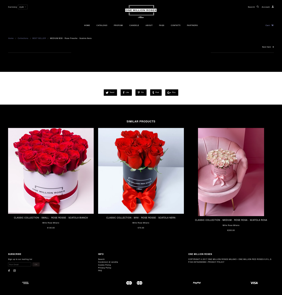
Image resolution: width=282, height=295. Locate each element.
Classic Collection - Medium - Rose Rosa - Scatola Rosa (231, 219)
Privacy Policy (104, 267)
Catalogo (101, 25)
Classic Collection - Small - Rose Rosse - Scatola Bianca (51, 217)
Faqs (161, 25)
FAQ (100, 270)
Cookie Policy (104, 265)
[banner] (141, 11)
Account (266, 7)
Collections (23, 38)
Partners (192, 25)
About (149, 25)
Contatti (176, 25)
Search (251, 7)
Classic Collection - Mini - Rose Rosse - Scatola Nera (141, 217)
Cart (268, 25)
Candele (134, 25)
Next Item (267, 47)
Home (87, 25)
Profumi (118, 25)
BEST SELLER (39, 38)
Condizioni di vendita (108, 262)
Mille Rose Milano (50, 222)
